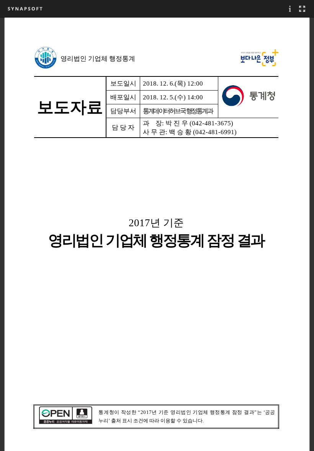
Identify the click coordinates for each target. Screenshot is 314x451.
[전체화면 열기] (302, 8)
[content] (157, 234)
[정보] (290, 8)
